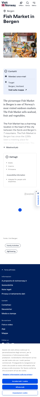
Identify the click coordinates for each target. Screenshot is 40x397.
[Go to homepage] (9, 4)
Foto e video (7, 324)
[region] (20, 370)
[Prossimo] (33, 45)
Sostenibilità (7, 285)
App (3, 328)
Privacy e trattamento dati (13, 293)
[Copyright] (34, 54)
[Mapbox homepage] (29, 194)
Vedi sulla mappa (16, 89)
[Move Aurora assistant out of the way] (36, 191)
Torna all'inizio (9, 270)
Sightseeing (11, 251)
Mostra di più (12, 147)
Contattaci (6, 304)
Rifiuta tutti (20, 387)
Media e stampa (9, 313)
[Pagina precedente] (6, 45)
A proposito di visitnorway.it (14, 280)
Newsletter (7, 309)
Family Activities (13, 245)
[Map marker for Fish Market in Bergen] (20, 210)
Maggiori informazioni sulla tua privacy (17, 374)
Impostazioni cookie (20, 393)
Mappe (5, 333)
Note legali (6, 289)
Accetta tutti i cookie (20, 381)
